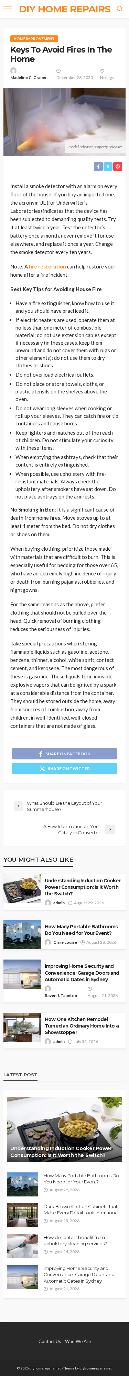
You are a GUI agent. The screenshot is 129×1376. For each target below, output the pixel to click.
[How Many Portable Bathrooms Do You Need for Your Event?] (22, 1184)
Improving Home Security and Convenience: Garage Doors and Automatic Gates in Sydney (82, 972)
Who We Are (78, 1341)
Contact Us (50, 1341)
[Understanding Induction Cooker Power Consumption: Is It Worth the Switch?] (64, 1129)
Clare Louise (65, 942)
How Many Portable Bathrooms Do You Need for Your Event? (81, 930)
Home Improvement (34, 38)
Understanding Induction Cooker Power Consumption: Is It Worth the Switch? (83, 887)
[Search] (120, 9)
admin (59, 902)
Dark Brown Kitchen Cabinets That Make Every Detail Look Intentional (81, 1209)
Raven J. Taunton (61, 995)
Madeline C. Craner (28, 77)
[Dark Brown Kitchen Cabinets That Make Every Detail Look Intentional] (22, 1215)
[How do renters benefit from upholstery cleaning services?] (22, 1246)
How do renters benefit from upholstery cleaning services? (75, 1240)
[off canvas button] (7, 9)
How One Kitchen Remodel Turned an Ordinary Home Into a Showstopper (82, 1026)
